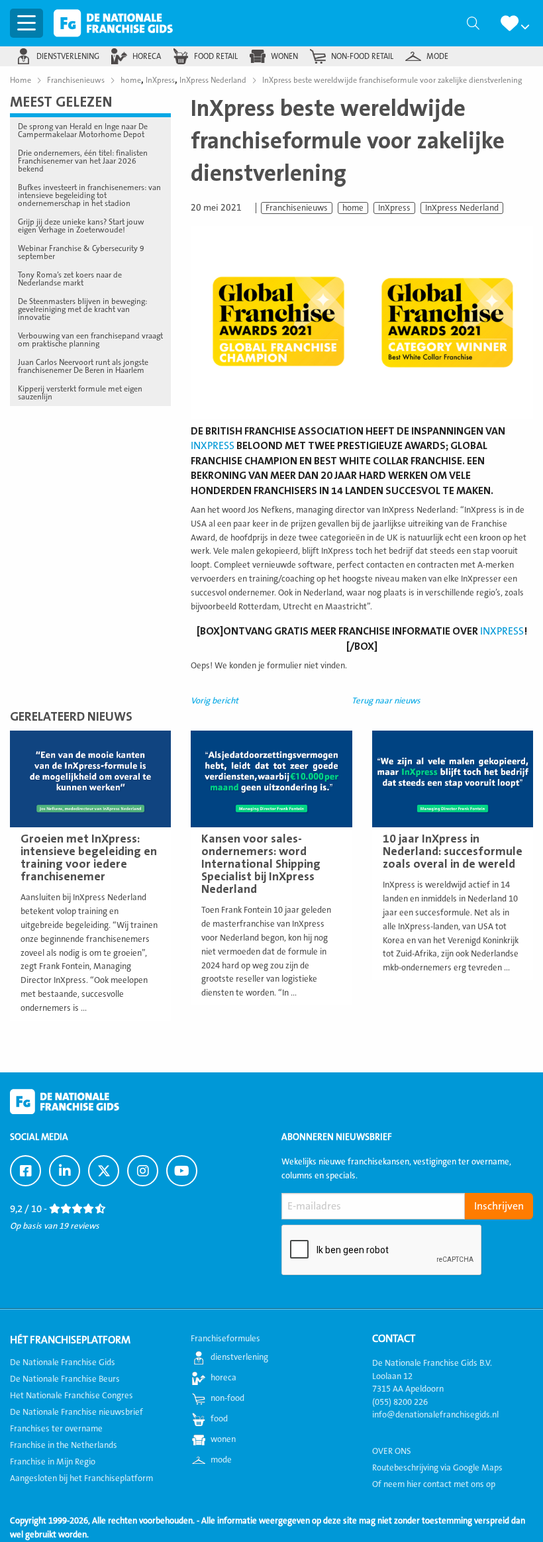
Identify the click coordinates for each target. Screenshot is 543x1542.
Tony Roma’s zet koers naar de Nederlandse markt (70, 278)
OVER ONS (391, 1451)
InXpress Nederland (462, 208)
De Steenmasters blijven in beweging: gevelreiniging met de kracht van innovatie (82, 309)
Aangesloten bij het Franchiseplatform (81, 1478)
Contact (393, 1339)
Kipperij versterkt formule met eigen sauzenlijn (80, 392)
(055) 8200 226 (400, 1402)
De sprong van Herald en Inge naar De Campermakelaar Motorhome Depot (83, 130)
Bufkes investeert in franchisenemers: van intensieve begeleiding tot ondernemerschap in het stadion (89, 195)
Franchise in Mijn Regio (52, 1461)
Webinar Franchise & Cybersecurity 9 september (81, 252)
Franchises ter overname (56, 1428)
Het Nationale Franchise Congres (71, 1395)
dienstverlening (67, 56)
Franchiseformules (225, 1338)
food (219, 1418)
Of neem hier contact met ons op (433, 1484)
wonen (284, 56)
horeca (146, 56)
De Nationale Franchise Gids (113, 23)
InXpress (394, 208)
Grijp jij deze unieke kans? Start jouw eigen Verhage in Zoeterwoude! (81, 225)
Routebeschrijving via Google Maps (437, 1467)
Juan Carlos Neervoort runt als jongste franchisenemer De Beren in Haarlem (83, 366)
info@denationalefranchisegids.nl (435, 1414)
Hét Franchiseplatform (70, 1340)
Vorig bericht (214, 700)
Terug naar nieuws (386, 700)
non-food (227, 1398)
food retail (216, 56)
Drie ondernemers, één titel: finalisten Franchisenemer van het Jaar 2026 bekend (83, 161)
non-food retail (362, 56)
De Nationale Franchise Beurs (65, 1379)
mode (437, 56)
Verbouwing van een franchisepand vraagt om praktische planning (90, 339)
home (353, 208)
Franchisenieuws (297, 208)
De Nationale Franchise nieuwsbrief (76, 1412)
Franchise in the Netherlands (63, 1445)
